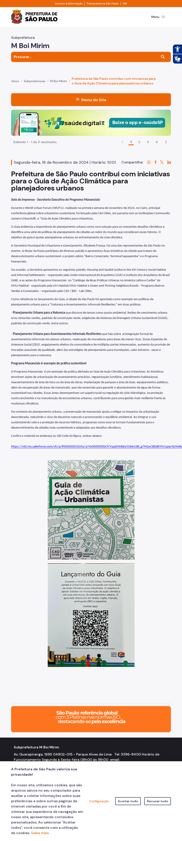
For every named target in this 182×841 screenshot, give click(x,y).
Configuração (99, 801)
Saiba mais (40, 833)
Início (15, 81)
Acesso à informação (69, 3)
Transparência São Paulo (103, 3)
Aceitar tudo (128, 801)
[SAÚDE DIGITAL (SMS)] (91, 122)
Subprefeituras (35, 81)
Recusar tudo (157, 801)
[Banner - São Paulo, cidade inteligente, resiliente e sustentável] (91, 719)
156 (125, 3)
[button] (166, 142)
